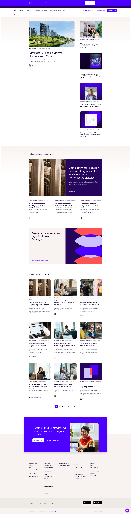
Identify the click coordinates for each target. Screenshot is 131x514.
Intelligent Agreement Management (87, 39)
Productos (29, 10)
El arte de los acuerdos (33, 200)
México (31, 503)
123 (74, 406)
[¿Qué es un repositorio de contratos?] (91, 371)
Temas (105, 14)
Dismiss (99, 3)
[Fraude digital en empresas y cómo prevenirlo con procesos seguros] (91, 91)
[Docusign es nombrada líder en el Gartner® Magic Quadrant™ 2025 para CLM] (91, 119)
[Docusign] (18, 10)
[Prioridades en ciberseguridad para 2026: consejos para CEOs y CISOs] (91, 61)
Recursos (44, 10)
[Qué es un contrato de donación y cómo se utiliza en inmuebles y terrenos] (40, 371)
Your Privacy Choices (50, 511)
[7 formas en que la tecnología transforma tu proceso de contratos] (91, 29)
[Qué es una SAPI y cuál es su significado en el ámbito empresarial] (91, 330)
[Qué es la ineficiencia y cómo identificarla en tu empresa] (65, 371)
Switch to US (90, 3)
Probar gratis (112, 10)
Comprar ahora (101, 10)
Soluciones (36, 10)
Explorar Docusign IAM (53, 440)
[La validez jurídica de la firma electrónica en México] (52, 34)
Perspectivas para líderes (33, 48)
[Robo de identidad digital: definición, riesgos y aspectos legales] (40, 330)
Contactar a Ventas (88, 10)
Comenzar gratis (38, 440)
